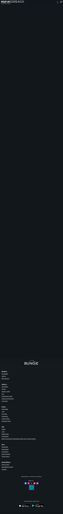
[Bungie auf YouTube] (34, 483)
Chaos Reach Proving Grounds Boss (9, 207)
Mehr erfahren (5, 378)
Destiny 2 (4, 8)
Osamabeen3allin (5, 333)
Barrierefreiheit (5, 20)
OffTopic (4, 32)
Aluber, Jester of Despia (25, 156)
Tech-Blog (4, 414)
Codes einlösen (6, 418)
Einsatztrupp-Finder (7, 396)
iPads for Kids (5, 464)
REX (2, 125)
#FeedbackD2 (33, 151)
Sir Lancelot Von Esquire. (25, 239)
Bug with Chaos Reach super (7, 249)
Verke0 (21, 184)
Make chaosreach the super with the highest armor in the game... (16, 262)
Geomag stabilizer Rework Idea (8, 138)
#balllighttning (32, 347)
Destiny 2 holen (6, 391)
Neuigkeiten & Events (7, 467)
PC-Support (4, 25)
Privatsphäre (5, 436)
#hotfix (47, 332)
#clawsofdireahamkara (24, 347)
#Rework (20, 165)
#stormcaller (39, 151)
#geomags (43, 124)
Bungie (4, 406)
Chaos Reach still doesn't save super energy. (11, 304)
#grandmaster (35, 207)
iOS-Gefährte (5, 23)
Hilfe (3, 14)
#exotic (16, 165)
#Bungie (26, 304)
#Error (43, 332)
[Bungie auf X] (31, 483)
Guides (3, 429)
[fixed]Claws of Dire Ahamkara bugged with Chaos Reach (14, 346)
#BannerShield (40, 221)
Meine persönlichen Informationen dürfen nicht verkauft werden (19, 439)
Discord (4, 376)
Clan (3, 394)
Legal (3, 431)
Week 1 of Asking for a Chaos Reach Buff (10, 179)
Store (3, 444)
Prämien (4, 10)
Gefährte (4, 29)
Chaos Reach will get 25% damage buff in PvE (11, 110)
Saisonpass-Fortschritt (8, 398)
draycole (3, 278)
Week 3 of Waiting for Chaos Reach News (10, 151)
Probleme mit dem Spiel (7, 19)
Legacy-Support (5, 27)
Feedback (4, 9)
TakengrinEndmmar (5, 291)
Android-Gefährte (6, 24)
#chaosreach (46, 110)
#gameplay (23, 207)
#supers (38, 124)
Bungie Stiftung (6, 462)
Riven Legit (3, 208)
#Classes (22, 290)
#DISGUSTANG (33, 290)
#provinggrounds (42, 207)
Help (19, 207)
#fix (29, 304)
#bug (30, 221)
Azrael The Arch (4, 348)
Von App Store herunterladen (24, 506)
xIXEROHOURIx (4, 236)
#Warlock (32, 110)
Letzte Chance (6, 456)
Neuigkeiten (5, 374)
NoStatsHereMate (23, 281)
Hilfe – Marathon (5, 34)
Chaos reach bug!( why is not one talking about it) (12, 332)
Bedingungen (5, 434)
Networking (4, 16)
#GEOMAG (38, 165)
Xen (20, 322)
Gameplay (4, 13)
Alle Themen (5, 6)
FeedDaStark (4, 250)
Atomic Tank (22, 128)
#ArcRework (45, 151)
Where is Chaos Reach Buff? (7, 124)
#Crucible (34, 193)
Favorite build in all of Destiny (8, 276)
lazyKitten (21, 295)
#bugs (17, 347)
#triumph (34, 248)
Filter (11, 103)
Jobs (3, 411)
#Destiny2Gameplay (38, 110)
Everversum (4, 18)
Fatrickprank (4, 319)
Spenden (4, 469)
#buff (28, 110)
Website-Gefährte (6, 21)
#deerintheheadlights (41, 248)
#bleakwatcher (41, 235)
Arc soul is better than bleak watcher (9, 235)
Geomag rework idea (5, 165)
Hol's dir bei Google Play (38, 506)
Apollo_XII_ (3, 305)
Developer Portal (6, 421)
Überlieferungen (5, 11)
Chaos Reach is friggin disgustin (8, 290)
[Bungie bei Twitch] (37, 483)
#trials (38, 193)
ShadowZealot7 (4, 153)
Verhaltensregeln (5, 36)
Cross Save (5, 401)
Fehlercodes (4, 15)
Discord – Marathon (6, 35)
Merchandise (5, 449)
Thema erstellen (5, 103)
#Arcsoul (35, 235)
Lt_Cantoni (3, 139)
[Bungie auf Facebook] (26, 483)
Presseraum (5, 416)
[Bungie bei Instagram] (29, 483)
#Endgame (21, 276)
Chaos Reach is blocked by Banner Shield (10, 221)
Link (2, 194)
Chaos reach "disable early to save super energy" (12, 318)
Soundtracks (5, 451)
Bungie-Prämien (6, 454)
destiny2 (24, 110)
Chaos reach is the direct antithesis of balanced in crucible (14, 193)
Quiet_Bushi (3, 111)
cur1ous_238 (4, 222)
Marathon (4, 371)
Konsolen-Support (6, 26)
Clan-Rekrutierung (6, 30)
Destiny (5, 2)
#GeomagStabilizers (52, 151)
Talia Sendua (4, 264)
